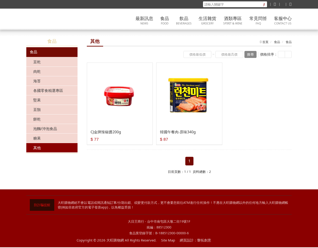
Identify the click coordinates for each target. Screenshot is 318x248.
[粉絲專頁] (275, 4)
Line (229, 240)
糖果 (37, 138)
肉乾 (37, 71)
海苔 (37, 81)
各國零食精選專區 (48, 90)
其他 (37, 147)
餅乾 (37, 119)
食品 (33, 51)
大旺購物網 (55, 19)
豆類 (37, 109)
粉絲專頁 (220, 240)
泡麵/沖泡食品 (45, 128)
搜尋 (250, 54)
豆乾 (37, 61)
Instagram (238, 240)
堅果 (37, 100)
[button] (281, 54)
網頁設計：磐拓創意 (195, 240)
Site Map (168, 240)
